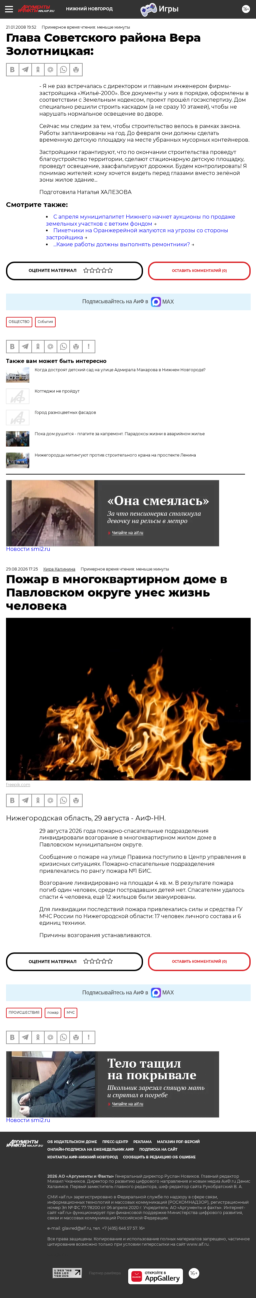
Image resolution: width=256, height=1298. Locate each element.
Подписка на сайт (158, 1149)
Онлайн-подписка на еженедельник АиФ (90, 1149)
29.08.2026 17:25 (22, 569)
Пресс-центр (115, 1142)
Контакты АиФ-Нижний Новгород (82, 1157)
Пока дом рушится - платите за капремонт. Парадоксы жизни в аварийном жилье (120, 433)
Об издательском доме (72, 1142)
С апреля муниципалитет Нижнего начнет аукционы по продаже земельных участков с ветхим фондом (140, 220)
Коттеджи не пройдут (57, 391)
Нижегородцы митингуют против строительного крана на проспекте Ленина (115, 455)
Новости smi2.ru (28, 549)
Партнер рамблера (105, 1273)
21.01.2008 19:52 (21, 27)
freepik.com (18, 784)
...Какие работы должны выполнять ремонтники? (121, 244)
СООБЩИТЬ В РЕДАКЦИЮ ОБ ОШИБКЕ (159, 1157)
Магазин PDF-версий (178, 1142)
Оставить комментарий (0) (199, 271)
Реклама (142, 1142)
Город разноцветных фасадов (65, 412)
